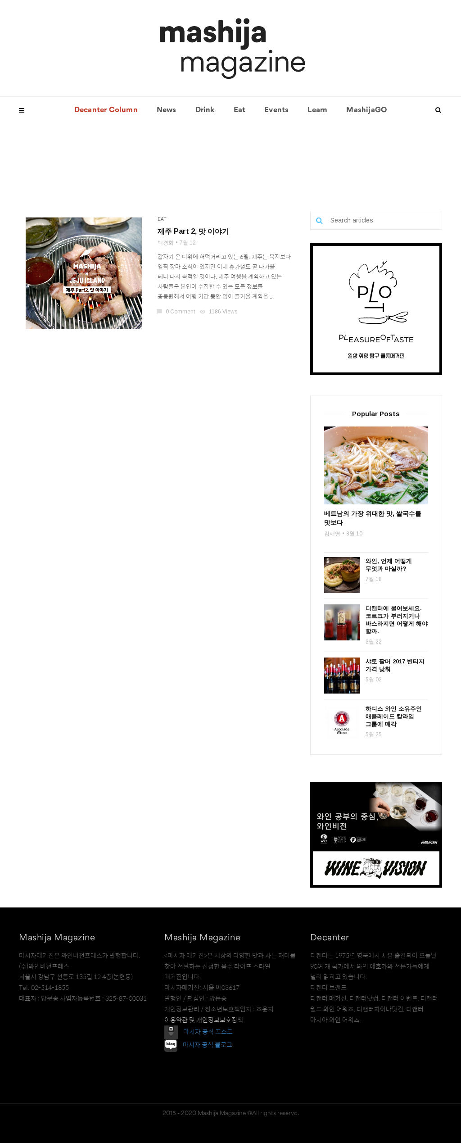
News (166, 110)
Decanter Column (106, 110)
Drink (205, 110)
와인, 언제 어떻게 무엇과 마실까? (389, 565)
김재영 (332, 534)
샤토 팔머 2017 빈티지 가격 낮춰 (395, 665)
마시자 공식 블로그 (207, 1045)
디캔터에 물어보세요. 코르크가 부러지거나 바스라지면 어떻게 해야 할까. (397, 620)
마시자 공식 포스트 (208, 1032)
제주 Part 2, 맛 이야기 (193, 231)
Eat (240, 110)
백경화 (166, 243)
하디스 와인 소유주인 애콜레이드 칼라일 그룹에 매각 (394, 716)
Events (276, 110)
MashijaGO (366, 110)
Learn (317, 110)
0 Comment (176, 311)
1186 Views (219, 311)
